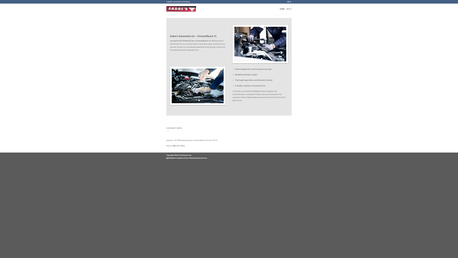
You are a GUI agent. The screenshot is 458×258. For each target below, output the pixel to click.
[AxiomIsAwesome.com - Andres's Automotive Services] (181, 9)
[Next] (282, 44)
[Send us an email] (288, 2)
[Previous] (238, 44)
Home (282, 9)
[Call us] (290, 2)
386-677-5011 (179, 146)
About (289, 9)
